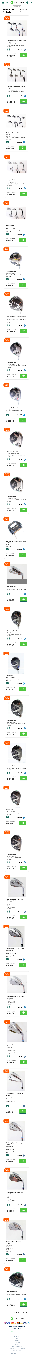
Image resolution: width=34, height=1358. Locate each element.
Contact (17, 1338)
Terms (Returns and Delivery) (17, 1348)
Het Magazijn (17, 1336)
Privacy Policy (17, 1350)
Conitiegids (17, 1344)
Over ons (17, 1340)
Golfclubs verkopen (17, 1346)
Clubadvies (17, 1342)
